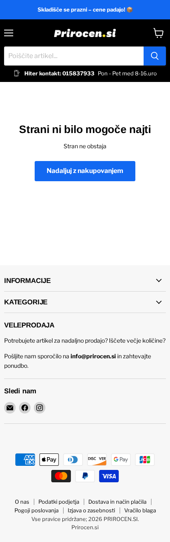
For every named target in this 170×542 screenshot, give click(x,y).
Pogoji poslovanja (36, 510)
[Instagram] (39, 408)
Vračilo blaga (140, 510)
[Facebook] (25, 408)
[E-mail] (10, 408)
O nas (22, 501)
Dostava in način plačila (117, 501)
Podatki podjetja (58, 501)
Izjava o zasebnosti (91, 510)
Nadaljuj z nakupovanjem (85, 171)
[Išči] (155, 56)
